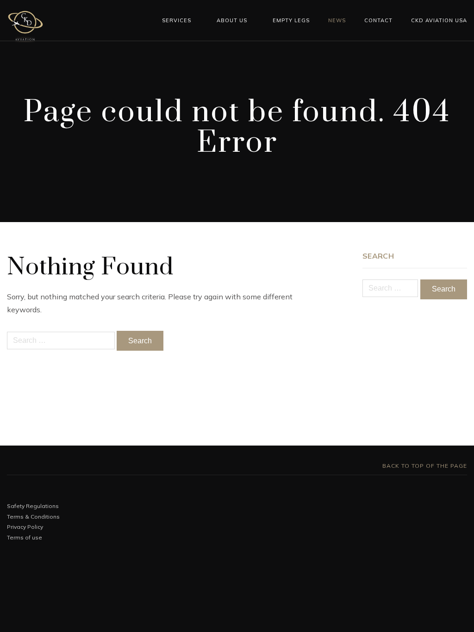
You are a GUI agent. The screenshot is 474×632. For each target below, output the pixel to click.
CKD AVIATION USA (439, 20)
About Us (232, 20)
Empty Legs (291, 20)
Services (176, 20)
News (337, 20)
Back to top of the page (423, 465)
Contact (378, 20)
